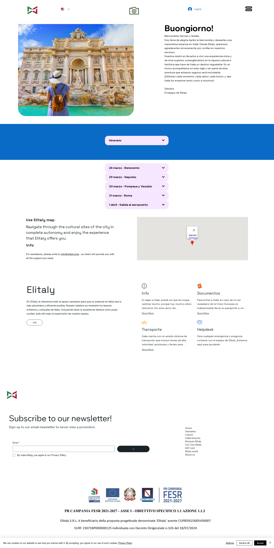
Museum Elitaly (193, 441)
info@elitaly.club (70, 254)
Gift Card (190, 447)
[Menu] (249, 9)
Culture (189, 434)
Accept (260, 543)
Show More (148, 313)
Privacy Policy (125, 543)
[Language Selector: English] (64, 9)
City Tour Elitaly (193, 444)
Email (16, 442)
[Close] (270, 542)
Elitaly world (191, 451)
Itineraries (190, 431)
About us (190, 454)
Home (188, 428)
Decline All (244, 543)
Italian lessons (192, 438)
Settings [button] (230, 543)
